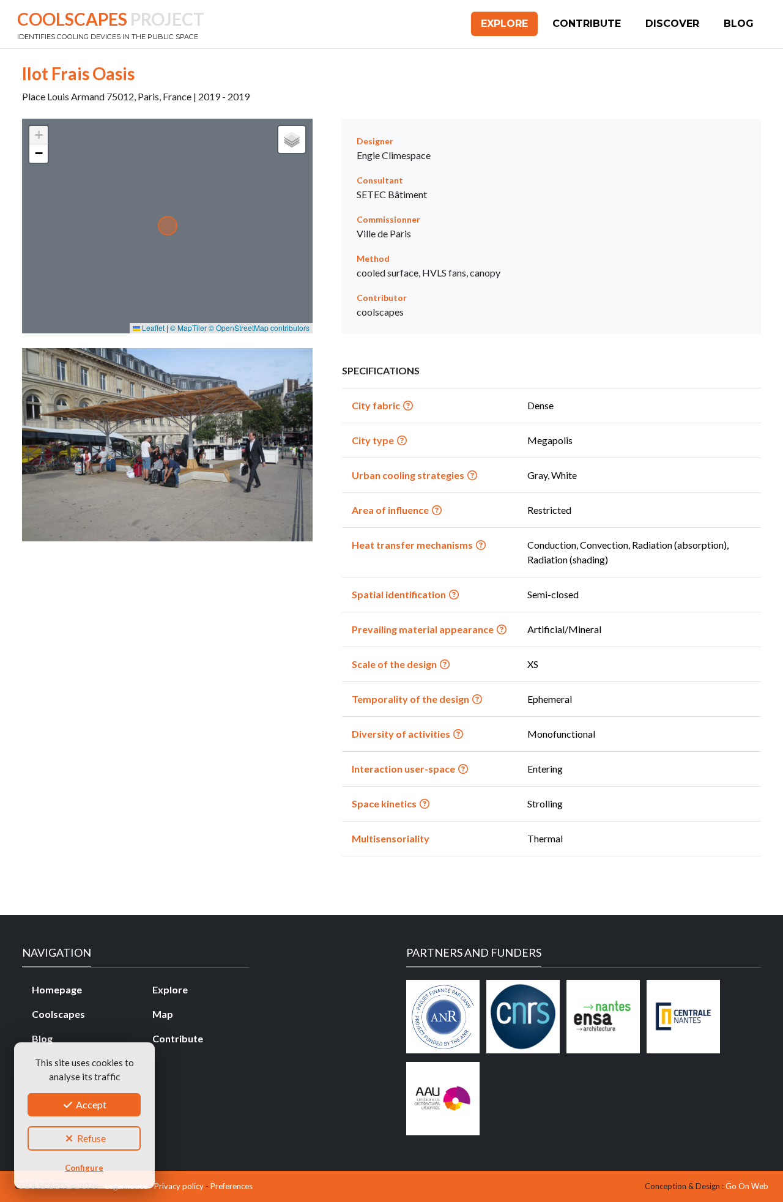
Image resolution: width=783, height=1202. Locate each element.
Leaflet (152, 327)
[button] (38, 135)
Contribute (586, 23)
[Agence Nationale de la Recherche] (443, 1016)
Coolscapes (58, 1014)
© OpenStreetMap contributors (259, 327)
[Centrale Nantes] (683, 1016)
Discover (672, 23)
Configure (84, 1168)
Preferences (231, 1186)
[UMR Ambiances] (443, 1098)
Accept (90, 1104)
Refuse (90, 1138)
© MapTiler (188, 327)
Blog (739, 23)
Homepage (57, 989)
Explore (504, 23)
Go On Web (746, 1186)
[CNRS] (523, 1016)
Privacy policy (179, 1186)
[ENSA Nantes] (603, 1016)
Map (162, 1014)
